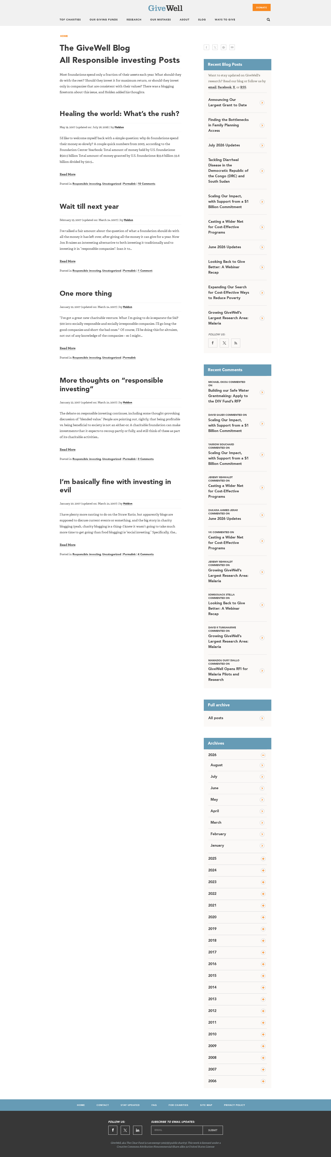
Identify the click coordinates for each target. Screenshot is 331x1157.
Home (64, 36)
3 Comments (146, 459)
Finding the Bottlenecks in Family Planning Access (228, 125)
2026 (212, 755)
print (223, 47)
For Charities (178, 1105)
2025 (212, 859)
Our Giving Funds (104, 20)
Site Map (206, 1105)
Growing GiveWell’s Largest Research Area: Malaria (228, 318)
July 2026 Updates (224, 145)
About (184, 20)
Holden (119, 127)
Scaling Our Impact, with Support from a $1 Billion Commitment (228, 202)
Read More (67, 174)
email (232, 47)
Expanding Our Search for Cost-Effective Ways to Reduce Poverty (228, 293)
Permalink (129, 184)
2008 (212, 1058)
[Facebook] (212, 343)
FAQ (154, 1105)
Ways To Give (225, 20)
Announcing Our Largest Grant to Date (227, 102)
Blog (202, 20)
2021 (212, 905)
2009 (212, 1046)
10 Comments (146, 184)
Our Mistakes (160, 20)
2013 (212, 999)
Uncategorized (111, 184)
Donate (261, 8)
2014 (212, 987)
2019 (212, 929)
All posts (215, 718)
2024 (212, 870)
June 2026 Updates (224, 247)
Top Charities (70, 20)
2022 (212, 894)
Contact (103, 1105)
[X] (224, 343)
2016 (212, 964)
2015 (212, 976)
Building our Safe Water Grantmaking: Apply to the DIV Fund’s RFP (228, 392)
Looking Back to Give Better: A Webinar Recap (226, 267)
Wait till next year (89, 206)
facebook (206, 47)
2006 (212, 1081)
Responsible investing (87, 184)
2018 (212, 941)
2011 (212, 1023)
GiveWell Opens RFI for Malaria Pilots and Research (228, 670)
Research (134, 20)
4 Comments (146, 554)
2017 (212, 952)
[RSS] (235, 343)
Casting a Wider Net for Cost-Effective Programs (225, 227)
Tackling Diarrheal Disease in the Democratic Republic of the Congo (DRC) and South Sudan (228, 171)
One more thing (86, 293)
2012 (212, 1011)
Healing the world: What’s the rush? (119, 114)
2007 (212, 1069)
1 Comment (145, 271)
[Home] (165, 10)
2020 (212, 917)
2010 (212, 1034)
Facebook (224, 87)
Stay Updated (130, 1105)
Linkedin (137, 1130)
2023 (212, 882)
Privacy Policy (234, 1105)
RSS (243, 87)
